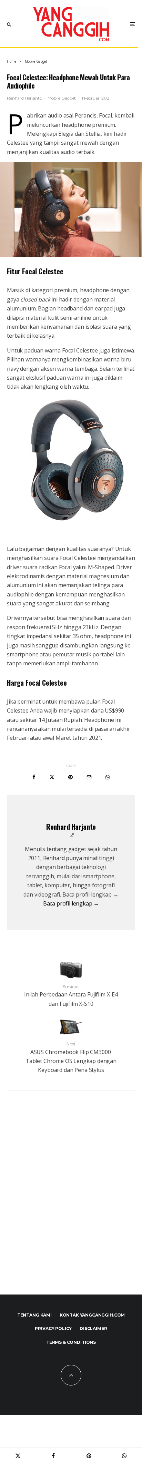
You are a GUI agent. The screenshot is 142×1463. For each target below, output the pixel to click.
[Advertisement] (71, 1203)
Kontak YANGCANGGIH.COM (92, 1315)
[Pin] (70, 777)
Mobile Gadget (62, 98)
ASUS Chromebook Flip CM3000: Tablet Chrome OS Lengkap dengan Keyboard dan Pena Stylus (71, 1057)
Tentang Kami (34, 1315)
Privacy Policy (53, 1328)
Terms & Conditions (71, 1342)
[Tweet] (51, 777)
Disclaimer (93, 1328)
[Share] (34, 777)
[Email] (89, 777)
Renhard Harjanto (24, 98)
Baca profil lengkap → (71, 903)
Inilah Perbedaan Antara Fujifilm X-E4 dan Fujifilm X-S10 (71, 995)
